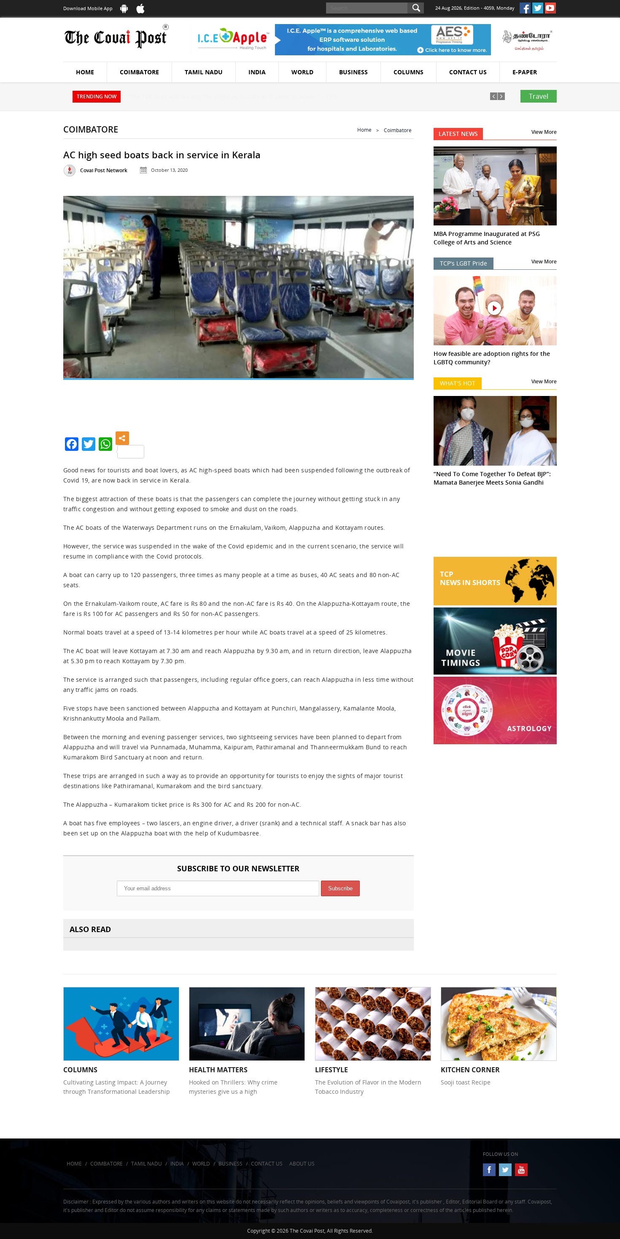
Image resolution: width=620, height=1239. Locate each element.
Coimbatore (139, 72)
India (257, 72)
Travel (538, 96)
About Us (302, 1163)
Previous (80, 304)
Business (353, 72)
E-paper (524, 72)
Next (397, 304)
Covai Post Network (103, 170)
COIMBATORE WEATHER (495, 525)
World (302, 72)
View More (544, 132)
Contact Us (468, 72)
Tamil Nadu (204, 72)
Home (85, 72)
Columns (408, 72)
